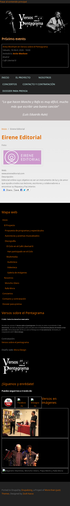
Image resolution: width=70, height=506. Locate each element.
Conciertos (9, 84)
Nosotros (45, 77)
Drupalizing (26, 489)
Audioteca (12, 261)
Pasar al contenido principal (13, 1)
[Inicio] (35, 21)
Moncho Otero (12, 283)
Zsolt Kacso (28, 493)
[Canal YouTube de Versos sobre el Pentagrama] (8, 402)
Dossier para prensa (15, 90)
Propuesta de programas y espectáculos (24, 230)
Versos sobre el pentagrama (15, 342)
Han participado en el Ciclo (20, 251)
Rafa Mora (10, 288)
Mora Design (20, 349)
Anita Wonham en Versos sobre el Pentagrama (25, 46)
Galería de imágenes (17, 272)
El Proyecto (23, 77)
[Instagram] (35, 402)
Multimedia (12, 256)
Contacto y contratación (39, 84)
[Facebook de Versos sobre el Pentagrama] (21, 402)
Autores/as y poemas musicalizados (22, 235)
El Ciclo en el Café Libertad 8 (20, 246)
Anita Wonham (20, 53)
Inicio (5, 77)
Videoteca (12, 267)
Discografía (10, 241)
